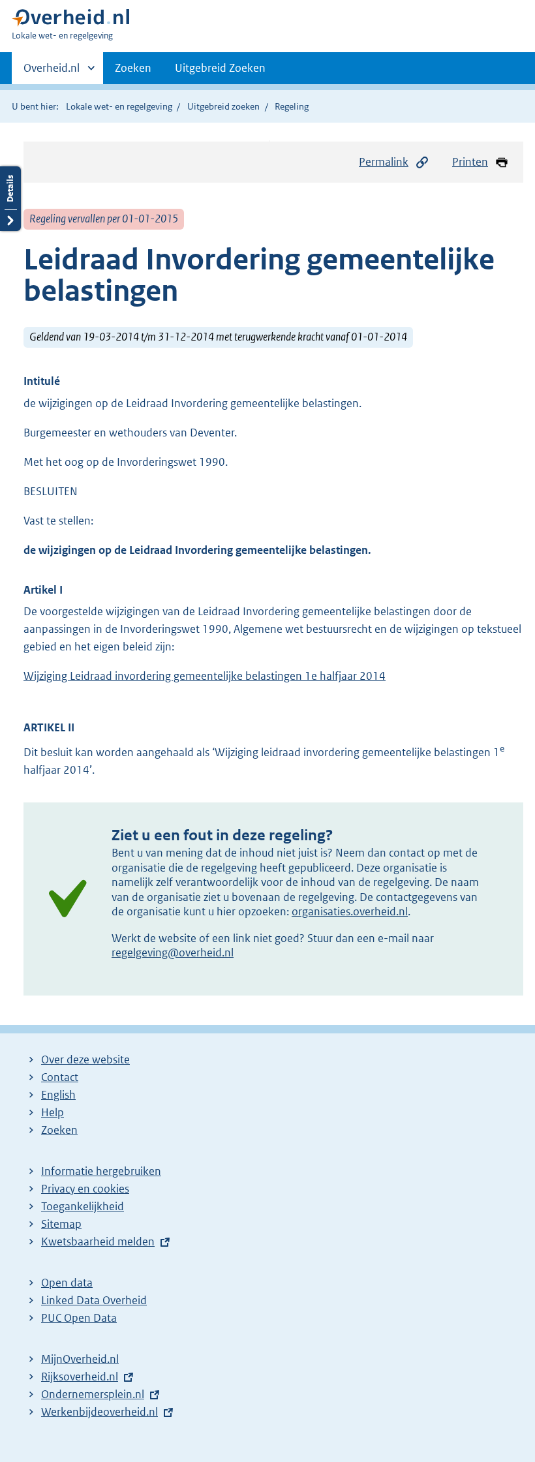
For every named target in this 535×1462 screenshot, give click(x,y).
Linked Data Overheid (94, 1300)
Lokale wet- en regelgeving (119, 106)
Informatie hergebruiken (101, 1171)
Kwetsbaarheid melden (98, 1241)
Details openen (10, 198)
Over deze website (85, 1059)
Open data (67, 1282)
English (58, 1095)
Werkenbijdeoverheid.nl (99, 1412)
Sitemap (61, 1224)
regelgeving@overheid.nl (173, 952)
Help (52, 1112)
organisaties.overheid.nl (350, 911)
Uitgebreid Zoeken (220, 68)
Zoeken (133, 68)
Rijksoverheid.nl (79, 1376)
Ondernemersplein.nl (92, 1394)
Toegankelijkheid (82, 1206)
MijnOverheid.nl (80, 1359)
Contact (59, 1077)
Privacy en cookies (85, 1188)
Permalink (383, 162)
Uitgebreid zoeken (223, 106)
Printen (470, 162)
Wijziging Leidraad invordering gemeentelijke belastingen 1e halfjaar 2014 (204, 676)
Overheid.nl (51, 72)
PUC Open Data (79, 1318)
